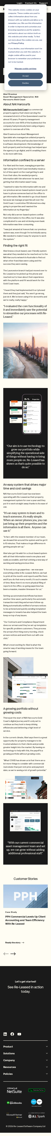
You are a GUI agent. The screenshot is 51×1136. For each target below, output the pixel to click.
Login (19, 3)
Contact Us (31, 3)
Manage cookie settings (25, 68)
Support (43, 3)
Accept (25, 76)
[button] (13, 954)
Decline (25, 83)
